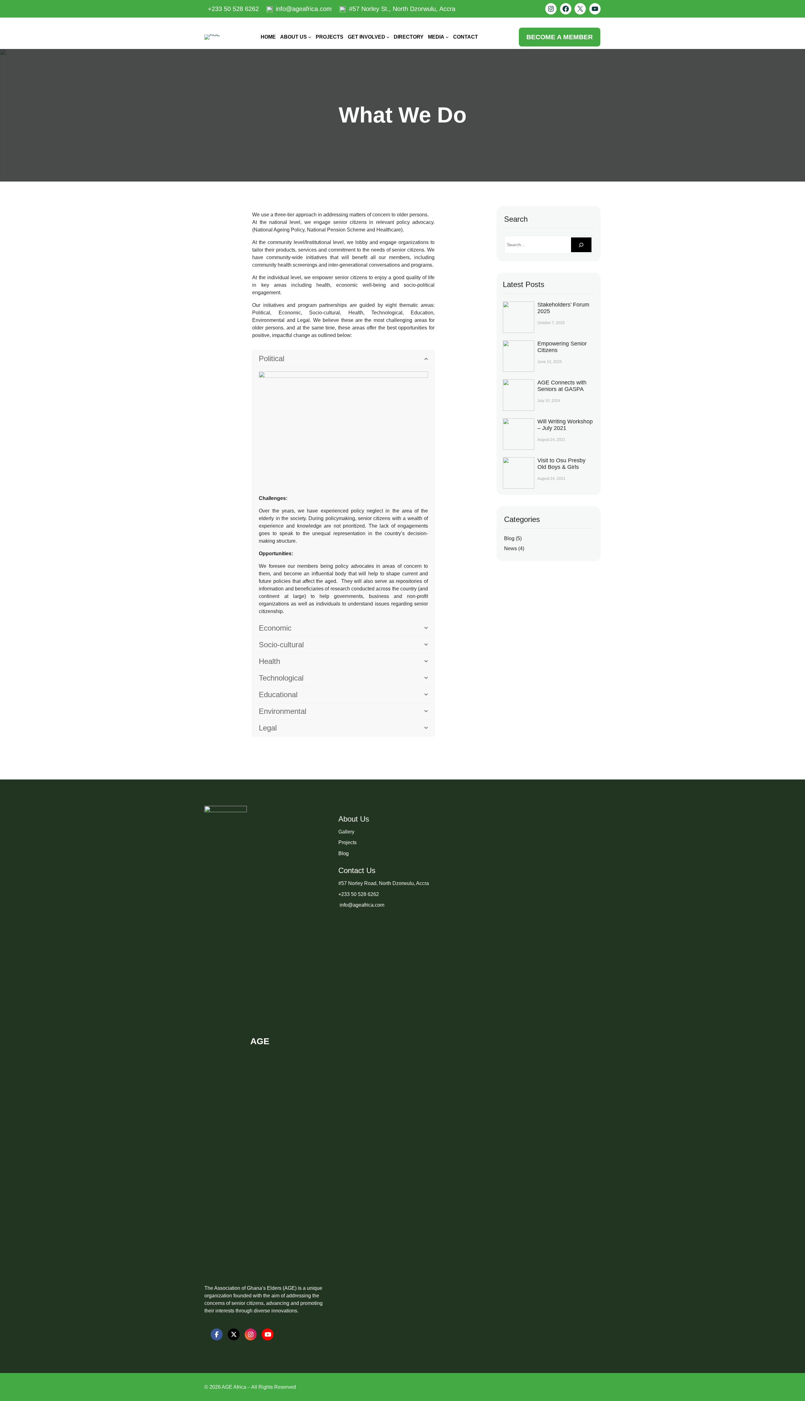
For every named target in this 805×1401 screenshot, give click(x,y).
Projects (347, 842)
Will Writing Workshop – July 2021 (565, 425)
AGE (259, 1041)
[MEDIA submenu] (447, 37)
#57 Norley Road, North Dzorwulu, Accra (383, 883)
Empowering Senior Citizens (562, 347)
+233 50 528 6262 (358, 894)
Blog (509, 538)
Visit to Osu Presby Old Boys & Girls (561, 463)
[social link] (217, 1334)
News (510, 548)
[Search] (581, 244)
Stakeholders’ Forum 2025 (563, 308)
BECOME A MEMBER (559, 37)
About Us (353, 819)
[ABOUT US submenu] (309, 37)
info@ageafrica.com (361, 905)
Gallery (346, 831)
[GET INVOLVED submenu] (388, 37)
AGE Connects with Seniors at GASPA (561, 386)
